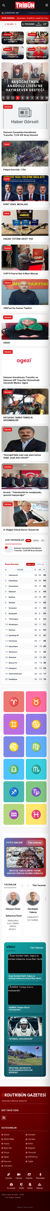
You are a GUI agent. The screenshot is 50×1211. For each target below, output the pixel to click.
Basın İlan (8, 1148)
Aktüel (6, 1134)
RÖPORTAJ (33, 1157)
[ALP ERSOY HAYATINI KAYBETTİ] (13, 38)
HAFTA (35, 541)
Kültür (30, 1143)
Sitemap (39, 1188)
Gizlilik (21, 1188)
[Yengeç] (36, 724)
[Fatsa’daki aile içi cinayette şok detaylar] (13, 53)
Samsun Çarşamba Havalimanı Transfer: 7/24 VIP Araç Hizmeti (28, 549)
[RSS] (4, 1117)
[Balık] (36, 814)
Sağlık (30, 1161)
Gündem (7, 107)
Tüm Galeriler (35, 842)
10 (47, 98)
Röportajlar (40, 1178)
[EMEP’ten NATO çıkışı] (37, 53)
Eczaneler (11, 1188)
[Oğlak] (36, 791)
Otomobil (32, 1152)
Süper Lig (30, 564)
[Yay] (13, 791)
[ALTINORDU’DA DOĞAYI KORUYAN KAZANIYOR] (37, 38)
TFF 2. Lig (40, 564)
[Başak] (36, 746)
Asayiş (6, 1143)
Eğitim (6, 1157)
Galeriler (29, 1178)
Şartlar (30, 1188)
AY (43, 541)
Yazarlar (8, 1178)
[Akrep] (36, 769)
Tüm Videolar (37, 947)
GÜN (28, 541)
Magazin (31, 1148)
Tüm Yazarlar (39, 885)
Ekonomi (7, 1161)
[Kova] (13, 814)
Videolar (19, 1178)
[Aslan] (13, 746)
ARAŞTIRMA (9, 1139)
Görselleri (8, 1166)
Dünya (6, 1152)
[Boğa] (36, 701)
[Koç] (13, 701)
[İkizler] (13, 724)
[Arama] (3, 5)
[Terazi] (13, 769)
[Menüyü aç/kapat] (46, 5)
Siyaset (7, 248)
